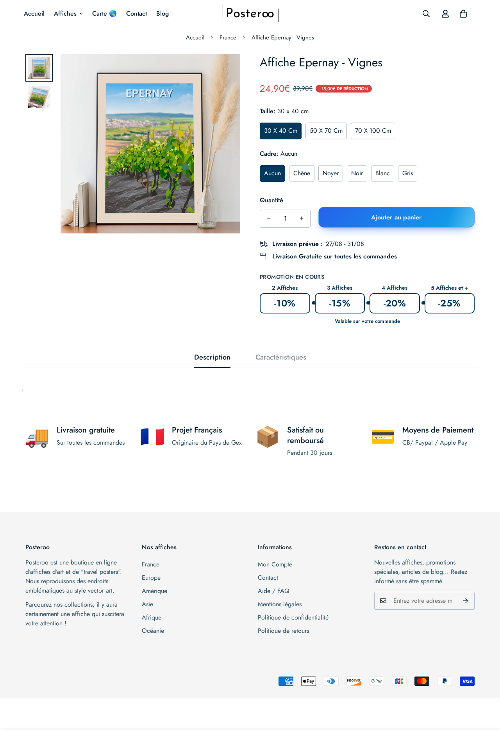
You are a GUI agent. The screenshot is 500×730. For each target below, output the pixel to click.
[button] (463, 14)
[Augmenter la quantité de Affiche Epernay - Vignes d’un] (301, 218)
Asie (147, 604)
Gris (407, 172)
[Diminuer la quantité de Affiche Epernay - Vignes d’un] (268, 218)
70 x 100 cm (373, 130)
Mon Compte (275, 564)
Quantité (271, 199)
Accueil (34, 13)
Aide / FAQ (273, 590)
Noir (357, 172)
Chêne (301, 172)
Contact (136, 13)
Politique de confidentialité (293, 617)
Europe (151, 577)
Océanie (153, 630)
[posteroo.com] (250, 13)
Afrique (151, 617)
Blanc (382, 172)
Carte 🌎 (104, 13)
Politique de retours (283, 630)
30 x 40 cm (280, 130)
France (228, 37)
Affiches (65, 13)
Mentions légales (280, 604)
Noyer (331, 172)
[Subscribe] (466, 601)
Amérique (154, 590)
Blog (162, 13)
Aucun (272, 172)
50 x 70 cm (326, 130)
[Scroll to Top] (485, 687)
